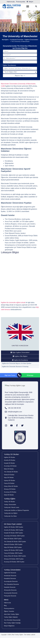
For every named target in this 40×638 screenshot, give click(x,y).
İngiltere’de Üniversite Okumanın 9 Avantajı (15, 366)
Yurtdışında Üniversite (16, 39)
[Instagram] (6, 425)
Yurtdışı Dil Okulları (11, 454)
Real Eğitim (5, 39)
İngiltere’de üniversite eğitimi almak (13, 302)
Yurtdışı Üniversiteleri (12, 570)
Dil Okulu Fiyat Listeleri (13, 524)
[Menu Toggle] (27, 6)
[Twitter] (22, 425)
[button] (36, 6)
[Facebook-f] (17, 425)
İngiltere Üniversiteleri (31, 39)
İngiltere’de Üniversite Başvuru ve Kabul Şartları (16, 363)
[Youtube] (11, 425)
